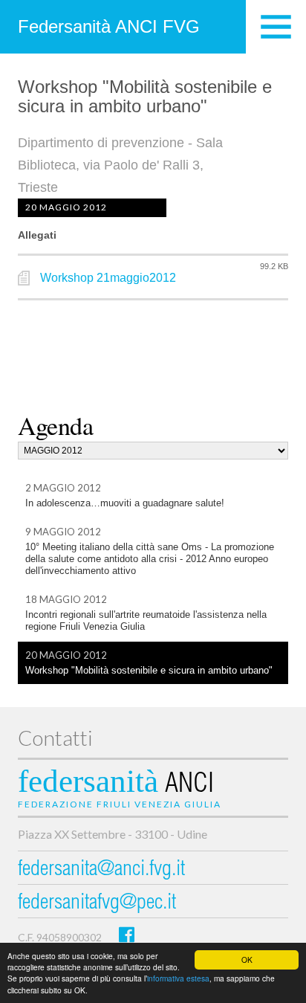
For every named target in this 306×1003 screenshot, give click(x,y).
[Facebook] (126, 934)
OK (247, 959)
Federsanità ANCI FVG (109, 26)
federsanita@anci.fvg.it (101, 870)
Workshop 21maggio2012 (108, 277)
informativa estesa (178, 978)
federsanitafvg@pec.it (97, 904)
